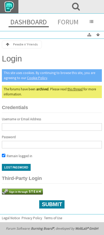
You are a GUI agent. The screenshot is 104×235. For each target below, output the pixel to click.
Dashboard (28, 21)
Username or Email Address (21, 119)
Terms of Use (53, 218)
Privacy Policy (32, 218)
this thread (75, 89)
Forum (68, 21)
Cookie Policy (37, 78)
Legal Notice (11, 218)
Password (9, 137)
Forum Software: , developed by (52, 228)
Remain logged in (19, 156)
